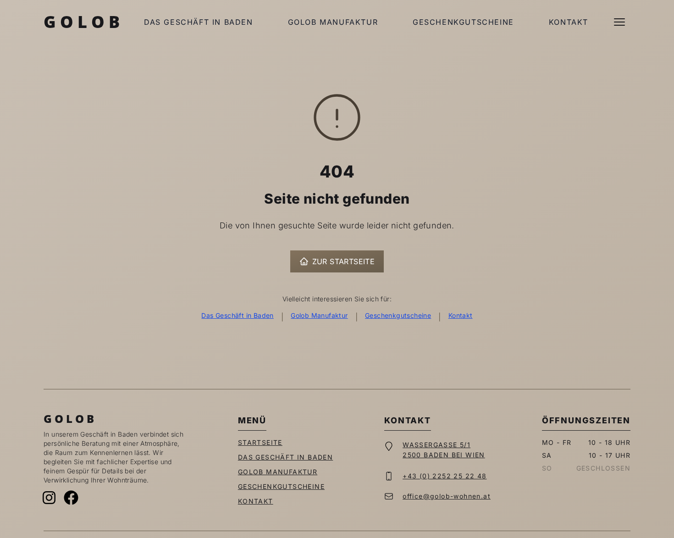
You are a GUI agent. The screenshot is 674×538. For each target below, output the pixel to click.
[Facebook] (71, 498)
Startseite (260, 442)
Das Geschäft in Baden (198, 22)
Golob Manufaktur (333, 22)
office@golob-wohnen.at (447, 496)
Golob (84, 22)
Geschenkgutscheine (463, 22)
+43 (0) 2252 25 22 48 (444, 476)
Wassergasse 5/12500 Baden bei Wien (444, 450)
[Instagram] (49, 498)
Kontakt (568, 22)
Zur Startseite (343, 261)
